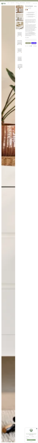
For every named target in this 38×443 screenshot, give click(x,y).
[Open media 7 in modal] (19, 50)
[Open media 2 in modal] (19, 9)
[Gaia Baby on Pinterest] (4, 0)
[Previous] (11, 0)
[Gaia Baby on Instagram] (1, 0)
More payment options (34, 44)
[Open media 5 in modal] (19, 33)
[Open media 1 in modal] (8, 223)
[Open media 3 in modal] (19, 17)
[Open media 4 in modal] (19, 25)
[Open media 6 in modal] (19, 42)
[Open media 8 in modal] (19, 58)
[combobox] (34, 436)
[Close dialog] (36, 428)
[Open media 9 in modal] (19, 66)
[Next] (26, 0)
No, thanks (31, 441)
